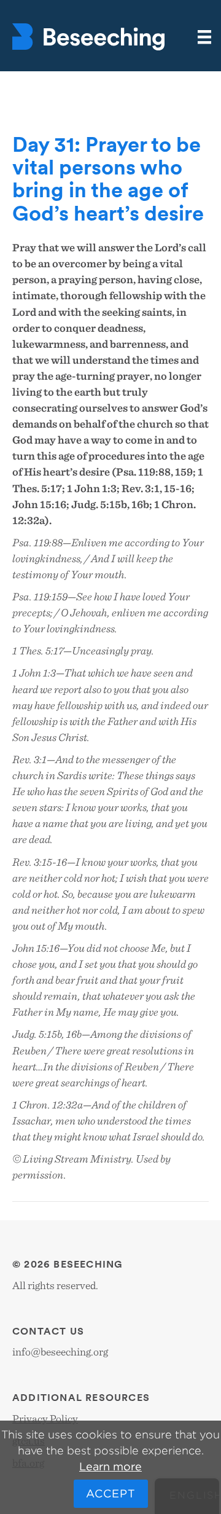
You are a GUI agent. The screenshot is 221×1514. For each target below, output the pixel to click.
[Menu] (204, 37)
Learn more (110, 1466)
